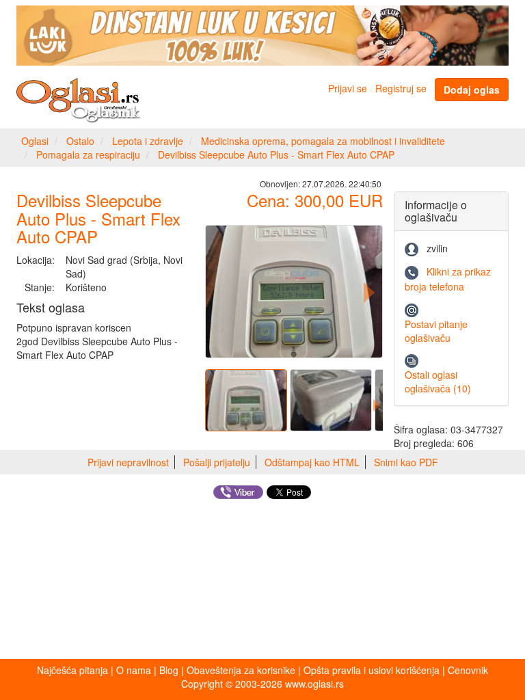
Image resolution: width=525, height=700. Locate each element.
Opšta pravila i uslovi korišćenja (372, 670)
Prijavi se (347, 88)
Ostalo (80, 141)
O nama (133, 670)
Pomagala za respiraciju (88, 154)
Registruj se (401, 88)
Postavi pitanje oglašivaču (436, 331)
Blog (168, 670)
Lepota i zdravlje (147, 141)
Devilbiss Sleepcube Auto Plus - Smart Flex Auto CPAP (276, 154)
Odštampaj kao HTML (312, 462)
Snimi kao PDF (406, 462)
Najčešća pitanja (72, 670)
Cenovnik (468, 670)
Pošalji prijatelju (216, 462)
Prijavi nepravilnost (128, 462)
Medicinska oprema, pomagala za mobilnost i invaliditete (323, 141)
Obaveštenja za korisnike (241, 670)
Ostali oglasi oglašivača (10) (438, 381)
